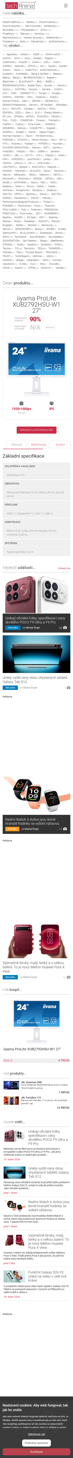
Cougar (57, 93)
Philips (49, 201)
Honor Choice (40, 139)
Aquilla (64, 66)
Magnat (53, 166)
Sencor (8, 229)
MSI (60, 178)
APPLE (33, 66)
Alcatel (38, 58)
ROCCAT (44, 221)
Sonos (60, 232)
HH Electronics (45, 135)
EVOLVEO (43, 116)
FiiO (6, 120)
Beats (7, 77)
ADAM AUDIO (54, 54)
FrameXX (55, 120)
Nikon (20, 186)
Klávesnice (39, 41)
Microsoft (9, 178)
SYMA (59, 244)
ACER (38, 54)
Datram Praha (11, 100)
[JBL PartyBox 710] (11, 1104)
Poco (38, 205)
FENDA (56, 116)
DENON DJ (52, 100)
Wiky (43, 263)
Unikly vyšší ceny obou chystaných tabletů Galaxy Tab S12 (48, 1172)
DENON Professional (15, 104)
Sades (21, 225)
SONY (8, 236)
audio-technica (50, 69)
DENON (37, 100)
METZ (58, 174)
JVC (40, 155)
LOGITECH (10, 166)
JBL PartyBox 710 (31, 1097)
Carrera (47, 89)
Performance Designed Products (22, 201)
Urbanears (33, 260)
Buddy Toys (35, 85)
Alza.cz (8, 1060)
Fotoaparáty (30, 29)
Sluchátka (11, 29)
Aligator (51, 58)
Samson (34, 225)
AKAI (18, 58)
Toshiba (9, 252)
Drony (46, 29)
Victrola (57, 260)
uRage (20, 260)
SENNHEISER (24, 229)
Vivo (34, 263)
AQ (43, 66)
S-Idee (62, 229)
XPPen (33, 267)
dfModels (62, 104)
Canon (62, 85)
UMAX (51, 256)
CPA (30, 97)
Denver (34, 104)
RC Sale (32, 217)
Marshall (21, 170)
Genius (22, 128)
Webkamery (54, 37)
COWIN (8, 97)
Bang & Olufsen (41, 73)
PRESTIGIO (10, 213)
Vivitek (23, 263)
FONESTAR (27, 120)
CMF (14, 93)
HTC (6, 143)
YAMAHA (47, 267)
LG (31, 163)
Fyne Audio (35, 124)
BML (40, 81)
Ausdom (8, 73)
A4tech (25, 54)
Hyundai (59, 143)
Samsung (49, 225)
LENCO (7, 163)
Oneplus (52, 190)
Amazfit (24, 62)
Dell (26, 100)
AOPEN (8, 66)
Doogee (30, 108)
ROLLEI (56, 221)
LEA (57, 159)
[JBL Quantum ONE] (11, 1088)
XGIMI (8, 267)
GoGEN (8, 132)
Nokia (42, 186)
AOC (47, 62)
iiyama (57, 147)
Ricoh (18, 221)
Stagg (44, 240)
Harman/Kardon (13, 135)
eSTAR (30, 116)
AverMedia (23, 73)
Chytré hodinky (49, 22)
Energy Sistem (53, 112)
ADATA (7, 58)
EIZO (19, 112)
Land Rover (34, 159)
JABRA (42, 151)
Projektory (10, 33)
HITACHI (24, 139)
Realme (54, 217)
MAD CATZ (39, 166)
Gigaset (52, 128)
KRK (6, 159)
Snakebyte (47, 232)
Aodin (57, 62)
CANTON (21, 89)
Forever (41, 120)
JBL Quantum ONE (31, 1082)
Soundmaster (38, 236)
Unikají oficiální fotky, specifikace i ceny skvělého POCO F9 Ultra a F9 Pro (35, 620)
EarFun (43, 108)
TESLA (42, 248)
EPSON (19, 116)
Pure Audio (27, 213)
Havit (30, 135)
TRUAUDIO (53, 252)
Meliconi (46, 174)
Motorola (25, 178)
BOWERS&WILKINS (14, 85)
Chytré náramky (13, 26)
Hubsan (30, 143)
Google (21, 132)
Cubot (54, 97)
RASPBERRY (52, 213)
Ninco (31, 186)
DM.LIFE (17, 108)
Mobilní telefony (13, 22)
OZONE (8, 198)
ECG (52, 108)
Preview (12, 829)
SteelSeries (57, 240)
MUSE (7, 182)
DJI (6, 108)
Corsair (44, 93)
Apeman (20, 66)
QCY (39, 213)
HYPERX (44, 143)
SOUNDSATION (12, 240)
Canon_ (8, 89)
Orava (44, 194)
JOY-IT (29, 155)
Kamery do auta (34, 37)
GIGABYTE (37, 128)
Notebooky (52, 26)
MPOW (50, 178)
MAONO (8, 170)
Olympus (38, 190)
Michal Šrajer (33, 627)
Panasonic (21, 198)
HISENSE (9, 139)
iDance (37, 147)
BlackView (10, 81)
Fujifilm (8, 124)
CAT (6, 93)
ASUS (18, 69)
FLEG (15, 120)
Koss (62, 155)
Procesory (10, 41)
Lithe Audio (45, 163)
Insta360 (9, 151)
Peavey (48, 198)
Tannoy (8, 248)
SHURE (51, 229)
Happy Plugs (47, 132)
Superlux (33, 244)
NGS (54, 182)
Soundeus (21, 236)
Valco (46, 260)
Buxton (50, 85)
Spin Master (30, 240)
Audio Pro (32, 69)
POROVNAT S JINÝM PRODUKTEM (36, 430)
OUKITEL (57, 194)
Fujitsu (21, 124)
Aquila (52, 66)
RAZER (20, 217)
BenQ (17, 77)
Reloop (7, 221)
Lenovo (20, 163)
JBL (18, 155)
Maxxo (7, 174)
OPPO (19, 194)
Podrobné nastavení (36, 1443)
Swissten (47, 244)
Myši (24, 41)
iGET (47, 147)
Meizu (33, 174)
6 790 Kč (63, 1060)
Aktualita (13, 627)
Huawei (17, 143)
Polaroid (50, 205)
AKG (28, 58)
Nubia (52, 186)
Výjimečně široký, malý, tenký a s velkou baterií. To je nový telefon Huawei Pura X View (33, 967)
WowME (54, 263)
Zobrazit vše (64, 568)
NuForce (8, 190)
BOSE (50, 81)
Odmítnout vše (36, 1434)
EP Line (8, 116)
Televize (26, 33)
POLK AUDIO (11, 209)
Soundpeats (56, 236)
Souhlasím (36, 1451)
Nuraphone (23, 190)
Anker (37, 62)
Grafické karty (58, 41)
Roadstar (30, 221)
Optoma (32, 194)
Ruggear (8, 225)
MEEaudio (20, 174)
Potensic (37, 209)
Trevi (20, 252)
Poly (25, 209)
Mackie (24, 166)
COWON (20, 97)
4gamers (12, 54)
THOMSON (55, 248)
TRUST (8, 256)
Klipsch (51, 155)
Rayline (8, 217)
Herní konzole (33, 26)
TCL (18, 248)
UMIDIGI (8, 260)
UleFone (39, 256)
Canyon (34, 89)
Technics (30, 248)
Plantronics (25, 205)
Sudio (21, 244)
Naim (35, 182)
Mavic (48, 170)
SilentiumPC (10, 232)
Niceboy (8, 186)
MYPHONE (21, 182)
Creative (42, 97)
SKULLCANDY (29, 232)
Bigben (52, 77)
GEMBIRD (9, 128)
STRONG (9, 244)
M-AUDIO (36, 170)
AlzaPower (10, 62)
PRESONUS (51, 209)
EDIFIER (8, 112)
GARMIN (51, 124)
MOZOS (38, 178)
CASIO (58, 89)
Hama (33, 132)
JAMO (8, 155)
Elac (29, 112)
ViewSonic (10, 263)
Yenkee (60, 267)
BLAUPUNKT (27, 81)
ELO (39, 112)
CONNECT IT (28, 93)
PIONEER (9, 205)
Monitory (42, 33)
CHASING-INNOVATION (16, 147)
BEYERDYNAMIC (34, 77)
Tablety (31, 22)
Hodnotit (50, 327)
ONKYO (8, 194)
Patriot (36, 198)
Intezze (22, 151)
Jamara (55, 151)
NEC (45, 182)
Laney (47, 159)
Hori (54, 139)
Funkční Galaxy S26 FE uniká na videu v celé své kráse (47, 1276)
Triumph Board (34, 252)
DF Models (47, 104)
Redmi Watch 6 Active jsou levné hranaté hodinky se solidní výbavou (32, 821)
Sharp (40, 229)
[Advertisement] (36, 736)
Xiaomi (20, 267)
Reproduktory (12, 37)
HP (63, 139)
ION (32, 151)
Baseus (58, 73)
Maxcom (60, 170)
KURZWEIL (18, 159)
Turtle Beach (23, 256)
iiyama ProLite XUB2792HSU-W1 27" (32, 1049)
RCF (43, 217)
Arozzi (7, 69)
